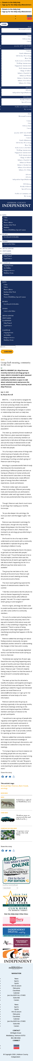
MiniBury (6, 227)
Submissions (27, 48)
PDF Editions (27, 97)
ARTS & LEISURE (7, 248)
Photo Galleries (8, 222)
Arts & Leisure (16, 986)
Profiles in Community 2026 (23, 107)
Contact (29, 34)
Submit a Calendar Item (24, 78)
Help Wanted (8, 256)
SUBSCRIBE (8, 352)
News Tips (28, 58)
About (29, 27)
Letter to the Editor (9, 244)
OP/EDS (4, 241)
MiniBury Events (9, 273)
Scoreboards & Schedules (11, 237)
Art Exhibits (7, 268)
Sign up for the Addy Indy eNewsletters (16, 5)
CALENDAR (6, 263)
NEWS (4, 215)
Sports (16, 981)
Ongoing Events (8, 265)
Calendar (16, 993)
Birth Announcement (25, 68)
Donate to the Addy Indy (11, 2)
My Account (27, 109)
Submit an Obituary (25, 76)
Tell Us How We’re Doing (23, 56)
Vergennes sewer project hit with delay (22, 833)
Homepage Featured (7, 828)
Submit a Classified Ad (24, 73)
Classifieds (16, 991)
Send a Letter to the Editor (23, 61)
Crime (5, 217)
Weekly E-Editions (25, 100)
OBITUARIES (6, 251)
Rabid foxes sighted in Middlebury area (23, 801)
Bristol (3, 786)
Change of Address (25, 71)
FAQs (29, 36)
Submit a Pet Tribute (25, 83)
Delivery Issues (27, 39)
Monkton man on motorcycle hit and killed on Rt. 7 (23, 817)
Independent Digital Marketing (22, 92)
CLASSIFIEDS (6, 253)
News (3, 360)
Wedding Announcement (24, 63)
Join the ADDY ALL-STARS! (22, 46)
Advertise (28, 88)
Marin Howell (23, 786)
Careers (29, 41)
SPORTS (5, 234)
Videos (6, 220)
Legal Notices (8, 258)
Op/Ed (16, 983)
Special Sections (26, 102)
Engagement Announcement (23, 66)
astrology (4, 788)
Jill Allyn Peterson (12, 786)
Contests (28, 51)
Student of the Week (10, 225)
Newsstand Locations (25, 29)
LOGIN (4, 24)
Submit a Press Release (24, 80)
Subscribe (16, 998)
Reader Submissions (25, 53)
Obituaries (16, 988)
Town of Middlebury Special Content (15, 230)
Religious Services (9, 270)
